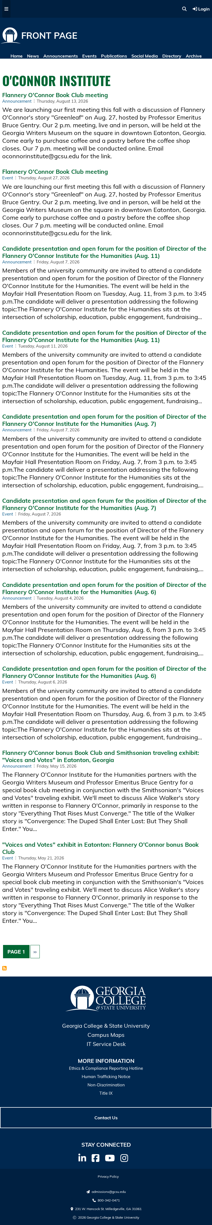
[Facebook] (95, 1158)
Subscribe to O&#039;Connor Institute (4, 968)
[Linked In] (82, 1158)
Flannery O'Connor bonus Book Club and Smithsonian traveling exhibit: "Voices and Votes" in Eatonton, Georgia (100, 756)
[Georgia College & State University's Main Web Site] (106, 1010)
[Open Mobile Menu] (6, 9)
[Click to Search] (184, 9)
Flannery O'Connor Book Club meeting (55, 95)
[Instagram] (124, 1158)
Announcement (16, 101)
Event (7, 177)
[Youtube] (110, 1158)
